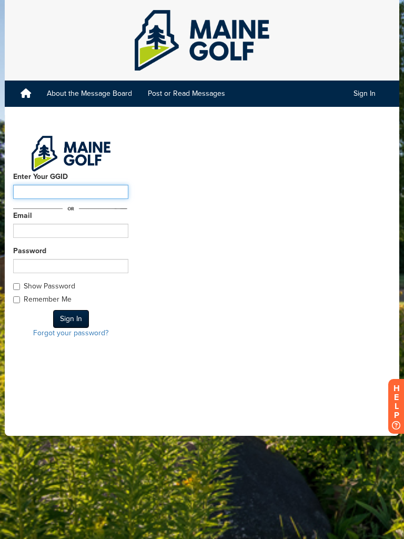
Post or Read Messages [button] (186, 93)
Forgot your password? (70, 332)
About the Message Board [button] (89, 93)
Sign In (365, 93)
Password (29, 250)
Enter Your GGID (40, 176)
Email (22, 215)
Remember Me (48, 299)
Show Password (49, 286)
